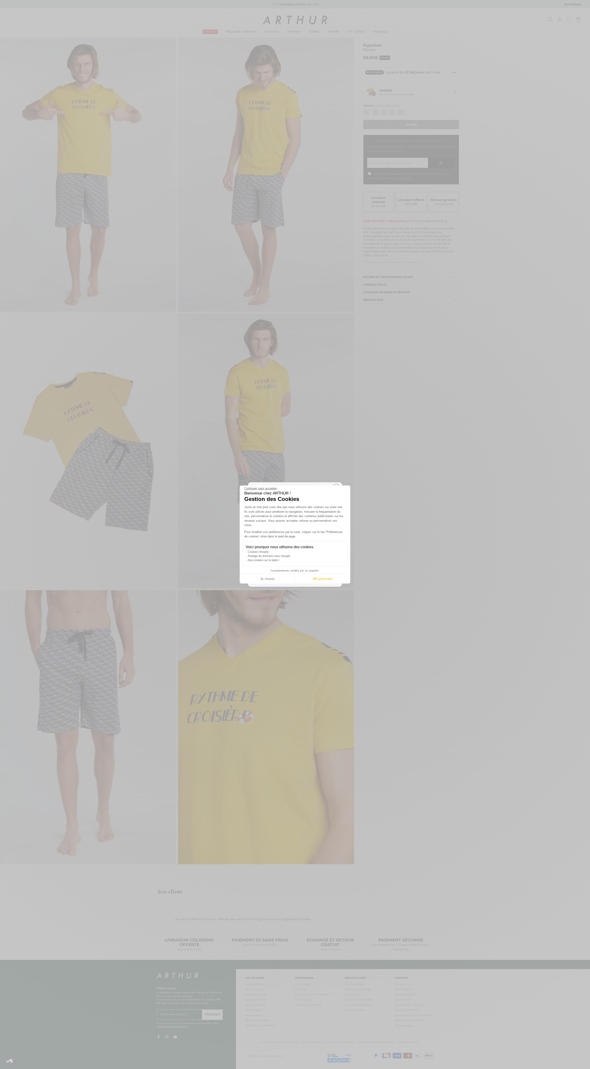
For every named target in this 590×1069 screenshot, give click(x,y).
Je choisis (267, 579)
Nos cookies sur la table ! (263, 560)
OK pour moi (323, 579)
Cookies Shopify (258, 552)
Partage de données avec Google (269, 556)
